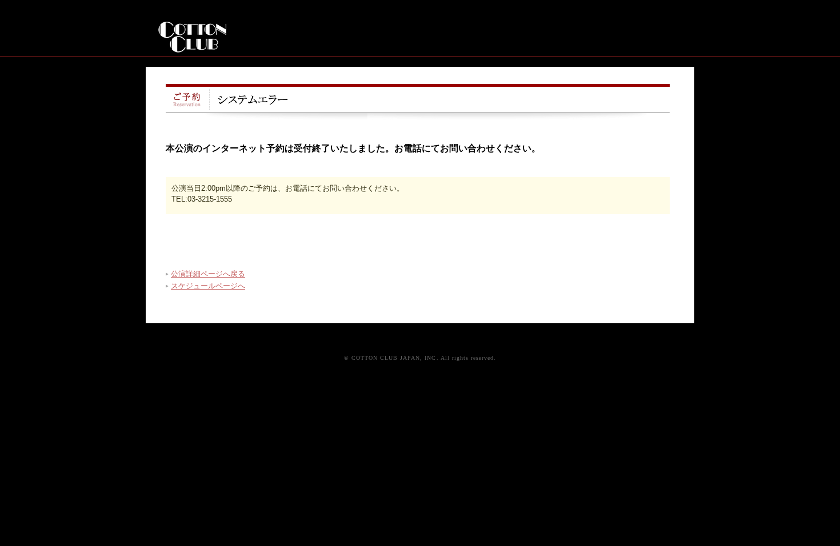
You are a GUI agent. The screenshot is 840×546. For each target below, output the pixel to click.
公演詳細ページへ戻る (208, 274)
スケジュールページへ (208, 286)
